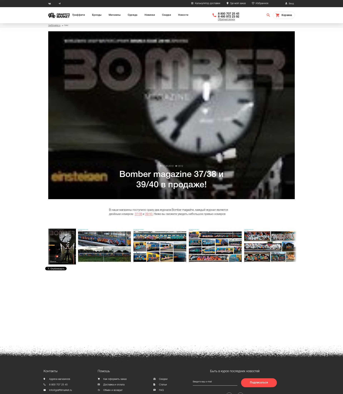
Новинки (150, 15)
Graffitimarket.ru (54, 25)
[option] (63, 246)
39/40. (149, 214)
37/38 (138, 214)
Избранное (262, 3)
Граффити (78, 15)
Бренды (96, 15)
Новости (183, 15)
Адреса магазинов (59, 379)
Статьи (163, 385)
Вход (291, 4)
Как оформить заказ (115, 379)
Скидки (166, 15)
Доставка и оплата (114, 385)
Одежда (132, 15)
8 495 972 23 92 (228, 16)
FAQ (161, 390)
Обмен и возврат (113, 390)
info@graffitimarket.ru (60, 390)
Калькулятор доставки (207, 3)
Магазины (115, 15)
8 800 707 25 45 (228, 14)
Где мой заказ (238, 3)
